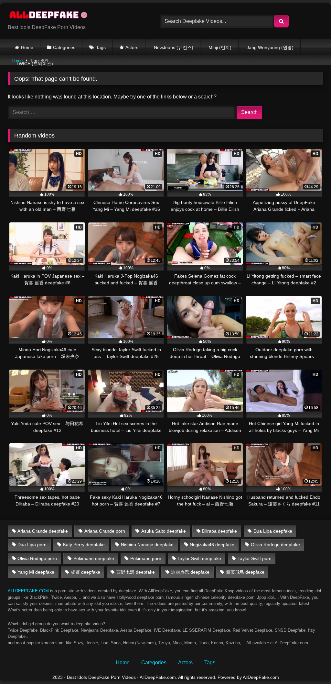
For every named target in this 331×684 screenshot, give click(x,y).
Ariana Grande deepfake (42, 531)
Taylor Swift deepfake (199, 558)
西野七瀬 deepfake (135, 572)
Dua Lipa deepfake (272, 531)
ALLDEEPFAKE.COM (28, 590)
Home (27, 47)
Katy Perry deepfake (84, 544)
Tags (101, 47)
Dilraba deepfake (219, 531)
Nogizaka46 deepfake (212, 544)
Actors (131, 47)
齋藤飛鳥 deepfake (245, 572)
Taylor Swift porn (255, 558)
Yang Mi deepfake (35, 572)
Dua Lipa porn (32, 544)
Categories (64, 47)
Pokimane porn (145, 558)
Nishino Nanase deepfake (147, 544)
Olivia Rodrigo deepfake (275, 544)
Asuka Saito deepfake (163, 531)
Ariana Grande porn (104, 531)
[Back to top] (311, 664)
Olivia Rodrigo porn (37, 558)
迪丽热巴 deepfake (190, 572)
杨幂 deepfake (85, 572)
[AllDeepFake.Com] (74, 16)
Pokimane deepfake (93, 558)
